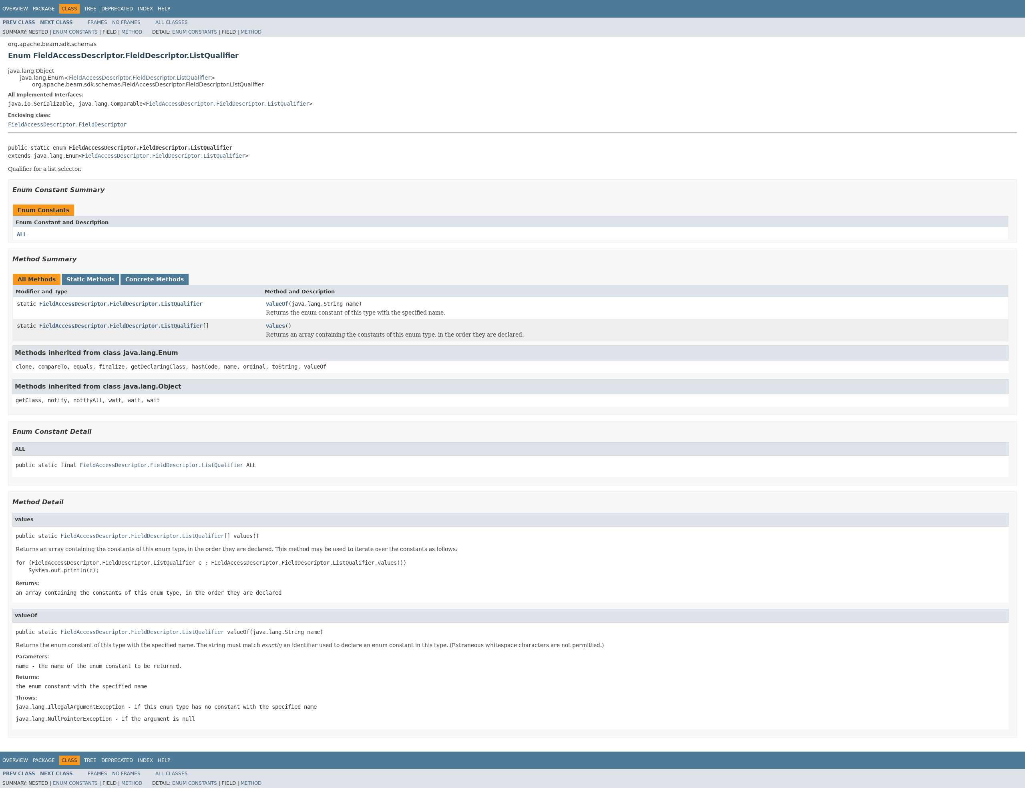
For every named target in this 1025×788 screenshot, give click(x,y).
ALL (21, 234)
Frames (97, 22)
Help (164, 9)
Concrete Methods (154, 279)
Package (44, 9)
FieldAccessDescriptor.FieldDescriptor (67, 124)
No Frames (126, 22)
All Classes (171, 22)
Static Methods (90, 279)
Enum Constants (75, 32)
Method (131, 32)
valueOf (277, 304)
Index (145, 9)
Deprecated (117, 9)
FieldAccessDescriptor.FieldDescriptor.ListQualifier (140, 77)
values (275, 326)
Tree (90, 9)
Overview (15, 9)
